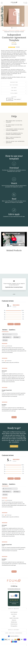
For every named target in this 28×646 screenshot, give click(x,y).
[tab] (12, 330)
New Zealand (17, 99)
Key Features (14, 85)
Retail (14, 616)
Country (14, 97)
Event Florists (14, 614)
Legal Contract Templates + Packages (16, 30)
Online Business (14, 624)
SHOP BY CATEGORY (13, 629)
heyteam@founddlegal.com (14, 589)
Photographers (14, 626)
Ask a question (10, 324)
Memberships (14, 622)
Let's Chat (14, 446)
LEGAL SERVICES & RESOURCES (13, 633)
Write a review (17, 324)
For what (14, 90)
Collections (5, 30)
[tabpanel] (14, 376)
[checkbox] (5, 340)
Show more (14, 417)
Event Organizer (14, 612)
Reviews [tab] (5, 330)
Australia (10, 99)
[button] (14, 310)
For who (14, 87)
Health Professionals (14, 618)
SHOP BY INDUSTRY (13, 608)
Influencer (14, 620)
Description (14, 82)
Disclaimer (14, 93)
